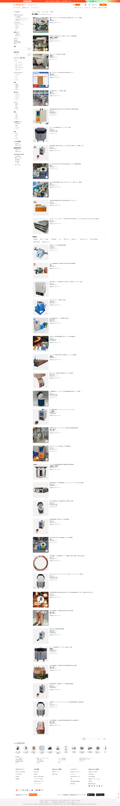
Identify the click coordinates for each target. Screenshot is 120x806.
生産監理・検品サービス (39, 781)
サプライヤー (58, 22)
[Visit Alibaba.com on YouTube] (99, 786)
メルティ (60, 761)
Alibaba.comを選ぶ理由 (20, 771)
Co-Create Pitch (19, 774)
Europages (78, 800)
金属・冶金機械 (45, 11)
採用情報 (17, 778)
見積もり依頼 (54, 774)
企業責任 (17, 776)
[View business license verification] (71, 804)
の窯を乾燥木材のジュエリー (85, 758)
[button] (73, 5)
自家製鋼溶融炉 (18, 759)
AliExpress (42, 800)
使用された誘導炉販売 (94, 239)
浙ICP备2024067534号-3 (92, 804)
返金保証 (35, 774)
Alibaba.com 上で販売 (93, 771)
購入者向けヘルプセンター (75, 771)
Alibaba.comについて (20, 769)
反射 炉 (38, 762)
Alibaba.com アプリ (74, 794)
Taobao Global (65, 800)
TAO (70, 800)
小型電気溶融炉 (53, 239)
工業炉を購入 (40, 759)
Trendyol (73, 800)
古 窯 (59, 762)
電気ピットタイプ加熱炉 (44, 239)
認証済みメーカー (55, 771)
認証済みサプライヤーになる (94, 778)
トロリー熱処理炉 (62, 758)
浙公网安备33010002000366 (80, 804)
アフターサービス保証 (38, 778)
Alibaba (33, 11)
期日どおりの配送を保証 (39, 776)
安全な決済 (36, 771)
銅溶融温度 (35, 239)
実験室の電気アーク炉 (84, 759)
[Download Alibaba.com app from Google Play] (100, 794)
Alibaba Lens (18, 794)
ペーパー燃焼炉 (18, 758)
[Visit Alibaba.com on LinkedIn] (92, 786)
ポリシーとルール (37, 783)
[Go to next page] (101, 739)
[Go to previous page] (80, 739)
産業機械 (38, 11)
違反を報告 (72, 783)
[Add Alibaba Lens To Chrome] (33, 794)
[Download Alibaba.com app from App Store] (91, 794)
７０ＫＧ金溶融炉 (62, 759)
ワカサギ (81, 761)
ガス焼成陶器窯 (40, 761)
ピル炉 (60, 239)
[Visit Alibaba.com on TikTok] (102, 786)
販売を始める (91, 774)
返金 (71, 778)
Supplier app (66, 794)
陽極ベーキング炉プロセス (43, 758)
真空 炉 (17, 762)
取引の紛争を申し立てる (75, 776)
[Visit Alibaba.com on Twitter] (94, 786)
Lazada (60, 800)
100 (99, 738)
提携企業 (90, 781)
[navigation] (22, 376)
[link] (118, 794)
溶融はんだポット (75, 239)
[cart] (89, 4)
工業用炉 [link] (51, 11)
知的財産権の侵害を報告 (75, 781)
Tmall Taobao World (54, 800)
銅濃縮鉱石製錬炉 (19, 761)
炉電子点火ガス (66, 239)
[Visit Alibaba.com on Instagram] (97, 786)
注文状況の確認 (92, 776)
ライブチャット (73, 774)
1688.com (47, 800)
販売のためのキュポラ (84, 239)
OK (29, 48)
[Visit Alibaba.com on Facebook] (89, 786)
